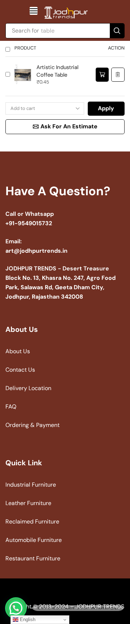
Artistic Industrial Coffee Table (57, 71)
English (26, 619)
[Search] (117, 30)
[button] (34, 11)
